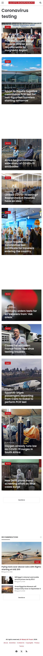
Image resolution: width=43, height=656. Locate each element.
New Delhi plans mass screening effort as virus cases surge (20, 484)
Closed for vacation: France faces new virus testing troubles (19, 348)
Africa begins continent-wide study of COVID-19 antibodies (20, 163)
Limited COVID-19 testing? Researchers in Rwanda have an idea (21, 198)
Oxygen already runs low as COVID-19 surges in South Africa (21, 449)
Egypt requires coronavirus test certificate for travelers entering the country (19, 246)
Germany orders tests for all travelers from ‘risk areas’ (21, 314)
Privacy (36, 643)
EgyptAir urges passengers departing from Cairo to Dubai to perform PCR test (19, 397)
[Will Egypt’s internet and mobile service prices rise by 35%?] (7, 580)
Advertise (12, 643)
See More (21, 598)
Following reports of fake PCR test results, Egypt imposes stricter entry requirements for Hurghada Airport (20, 44)
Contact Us (20, 643)
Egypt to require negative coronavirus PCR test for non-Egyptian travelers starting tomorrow (21, 95)
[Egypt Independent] (21, 2)
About (6, 643)
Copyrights (29, 643)
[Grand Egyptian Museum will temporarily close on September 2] (7, 589)
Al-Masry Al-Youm (26, 639)
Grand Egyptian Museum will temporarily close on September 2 (28, 587)
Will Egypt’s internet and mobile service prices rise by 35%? (27, 578)
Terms (21, 646)
